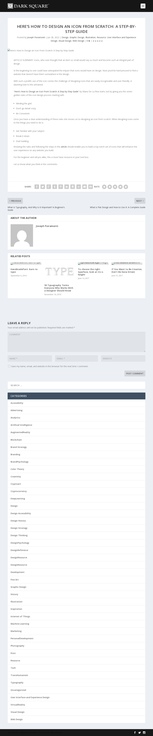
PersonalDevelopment (22, 638)
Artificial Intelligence (21, 424)
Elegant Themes (28, 732)
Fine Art (15, 579)
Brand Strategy (19, 447)
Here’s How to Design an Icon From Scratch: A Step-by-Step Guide (46, 91)
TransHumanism (19, 675)
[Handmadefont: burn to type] (26, 264)
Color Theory (17, 469)
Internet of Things (20, 616)
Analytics (15, 417)
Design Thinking (19, 535)
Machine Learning (20, 623)
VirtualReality (18, 704)
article (64, 146)
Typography (17, 682)
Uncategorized (18, 690)
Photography (17, 645)
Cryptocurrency (19, 491)
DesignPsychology (20, 542)
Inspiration (16, 608)
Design (65, 37)
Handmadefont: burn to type (24, 270)
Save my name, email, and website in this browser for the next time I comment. (49, 366)
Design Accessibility (21, 513)
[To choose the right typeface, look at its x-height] (93, 264)
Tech (13, 667)
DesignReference (19, 550)
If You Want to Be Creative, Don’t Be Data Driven (127, 270)
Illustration (90, 37)
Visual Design (65, 40)
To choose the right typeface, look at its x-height (91, 272)
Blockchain (16, 439)
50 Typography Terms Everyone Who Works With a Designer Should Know (58, 288)
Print (13, 653)
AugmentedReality (20, 432)
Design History (18, 520)
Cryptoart (16, 483)
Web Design (78, 40)
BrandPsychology (20, 461)
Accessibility (17, 403)
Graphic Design (77, 37)
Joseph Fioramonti (36, 37)
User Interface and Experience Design (30, 697)
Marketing (16, 631)
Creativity (16, 476)
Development (18, 572)
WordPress (56, 732)
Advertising (16, 410)
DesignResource (19, 557)
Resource (101, 37)
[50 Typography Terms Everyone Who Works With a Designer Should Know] (59, 272)
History (14, 594)
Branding (15, 454)
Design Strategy (19, 528)
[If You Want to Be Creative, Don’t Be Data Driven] (127, 264)
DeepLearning (18, 498)
